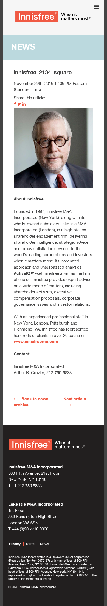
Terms (30, 544)
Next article (74, 399)
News (44, 544)
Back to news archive (31, 402)
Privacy (15, 544)
